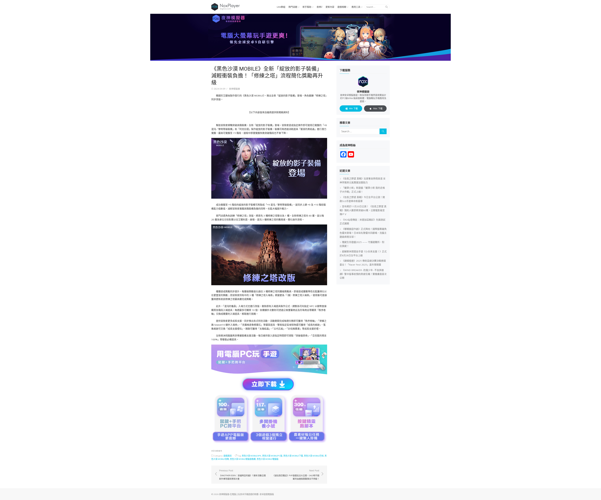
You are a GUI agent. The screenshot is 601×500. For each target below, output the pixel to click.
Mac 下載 (378, 108)
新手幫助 (307, 6)
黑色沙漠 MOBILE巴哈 (314, 455)
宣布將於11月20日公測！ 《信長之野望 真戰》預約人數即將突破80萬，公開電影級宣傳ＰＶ (363, 210)
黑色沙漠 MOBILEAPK (251, 455)
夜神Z (319, 6)
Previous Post (242, 474)
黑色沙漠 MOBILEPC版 (272, 455)
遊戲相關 (341, 6)
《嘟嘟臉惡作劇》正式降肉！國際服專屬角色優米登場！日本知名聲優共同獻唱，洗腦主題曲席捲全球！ (363, 232)
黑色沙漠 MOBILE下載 (293, 455)
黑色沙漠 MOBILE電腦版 (267, 459)
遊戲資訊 (227, 455)
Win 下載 (353, 108)
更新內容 (330, 6)
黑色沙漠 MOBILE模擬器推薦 (243, 459)
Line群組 (281, 6)
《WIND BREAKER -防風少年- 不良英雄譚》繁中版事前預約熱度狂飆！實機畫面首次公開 (363, 273)
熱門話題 (292, 6)
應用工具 (356, 6)
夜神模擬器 (234, 88)
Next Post (296, 474)
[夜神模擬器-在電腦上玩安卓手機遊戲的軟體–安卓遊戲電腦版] (300, 37)
